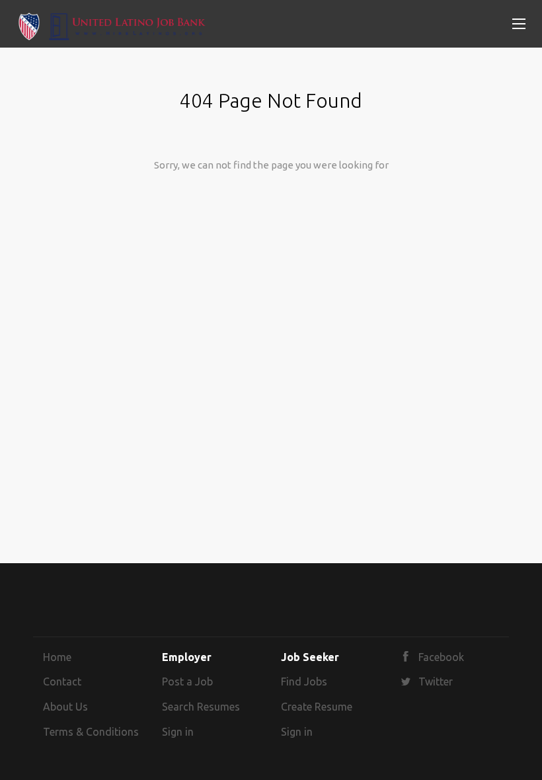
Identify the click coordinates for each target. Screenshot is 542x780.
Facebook (441, 657)
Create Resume (316, 707)
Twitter (435, 681)
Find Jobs (304, 681)
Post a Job (187, 681)
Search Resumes (201, 707)
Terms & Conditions (91, 732)
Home (57, 657)
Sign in (178, 732)
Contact (62, 681)
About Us (65, 707)
